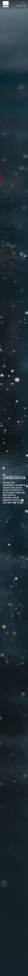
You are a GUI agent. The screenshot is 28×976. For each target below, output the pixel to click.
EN (24, 3)
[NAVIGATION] (24, 6)
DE (22, 3)
